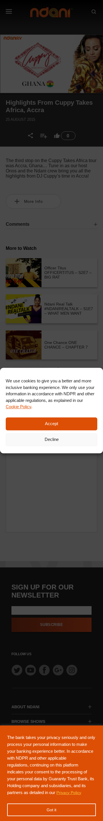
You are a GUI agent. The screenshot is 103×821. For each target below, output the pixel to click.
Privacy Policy (68, 792)
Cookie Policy (18, 406)
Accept (51, 423)
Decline (52, 439)
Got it (51, 810)
